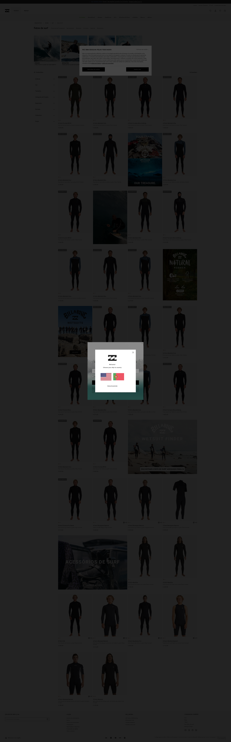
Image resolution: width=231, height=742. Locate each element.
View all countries (112, 386)
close (133, 352)
